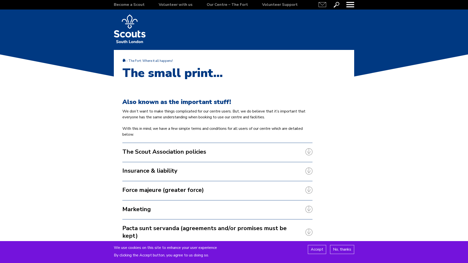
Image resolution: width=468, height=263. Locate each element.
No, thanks (342, 249)
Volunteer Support (280, 4)
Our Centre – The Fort (227, 4)
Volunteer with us (176, 4)
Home (124, 60)
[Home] (130, 28)
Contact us (322, 5)
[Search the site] (336, 5)
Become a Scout (129, 4)
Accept (317, 249)
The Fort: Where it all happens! (150, 61)
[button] (350, 5)
